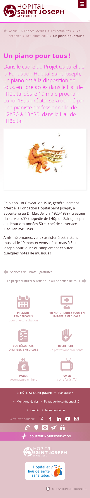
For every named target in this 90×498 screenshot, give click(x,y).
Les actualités (61, 31)
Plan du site (65, 393)
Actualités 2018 (37, 36)
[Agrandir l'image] (44, 158)
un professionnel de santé (66, 348)
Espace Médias (35, 31)
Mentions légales (27, 401)
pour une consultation (23, 316)
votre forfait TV (66, 377)
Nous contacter (55, 410)
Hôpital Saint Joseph (36, 393)
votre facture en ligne (23, 377)
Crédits (35, 410)
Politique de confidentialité (61, 401)
